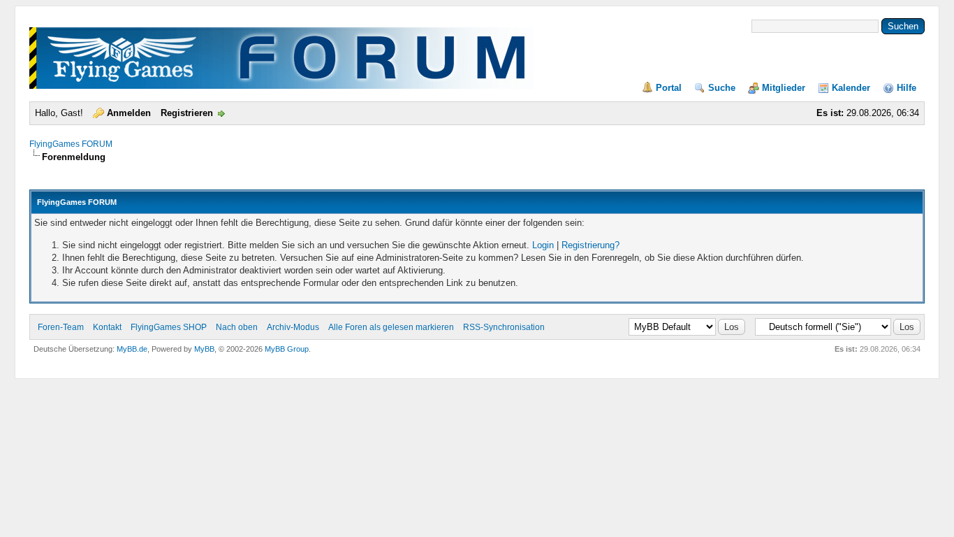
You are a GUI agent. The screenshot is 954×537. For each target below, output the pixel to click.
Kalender (851, 88)
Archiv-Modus (293, 327)
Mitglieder (783, 88)
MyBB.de (132, 349)
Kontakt (107, 327)
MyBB (204, 349)
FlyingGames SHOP (169, 327)
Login (543, 245)
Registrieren (187, 113)
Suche (721, 88)
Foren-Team (61, 327)
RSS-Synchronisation (504, 327)
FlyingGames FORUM (70, 144)
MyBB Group (287, 349)
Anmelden (129, 113)
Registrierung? (590, 245)
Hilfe (906, 88)
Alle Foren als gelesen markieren (391, 327)
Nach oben (237, 327)
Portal (669, 88)
